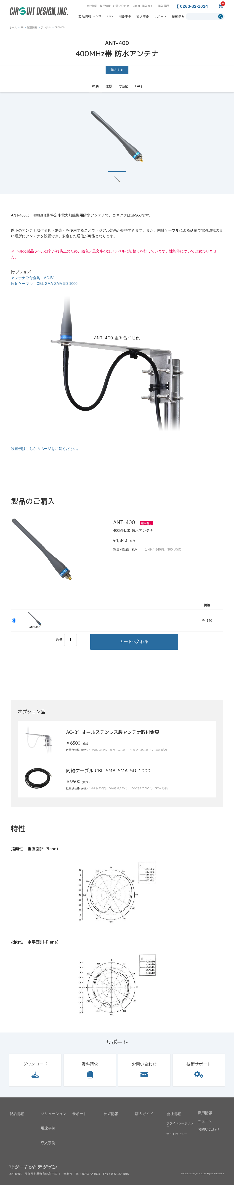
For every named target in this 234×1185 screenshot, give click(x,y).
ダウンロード (35, 1064)
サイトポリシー (176, 1133)
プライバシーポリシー (179, 1125)
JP (22, 27)
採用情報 (105, 6)
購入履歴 (163, 6)
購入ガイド (149, 6)
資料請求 (90, 1064)
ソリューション (105, 16)
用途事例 (125, 16)
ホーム (13, 27)
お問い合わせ (121, 6)
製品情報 (84, 16)
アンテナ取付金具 (33, 278)
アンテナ (46, 27)
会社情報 (92, 6)
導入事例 (142, 16)
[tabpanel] (117, 136)
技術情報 (178, 16)
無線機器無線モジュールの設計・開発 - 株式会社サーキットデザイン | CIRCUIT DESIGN (38, 12)
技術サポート (198, 1064)
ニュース (205, 1121)
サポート (160, 16)
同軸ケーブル (44, 284)
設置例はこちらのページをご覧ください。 (45, 449)
